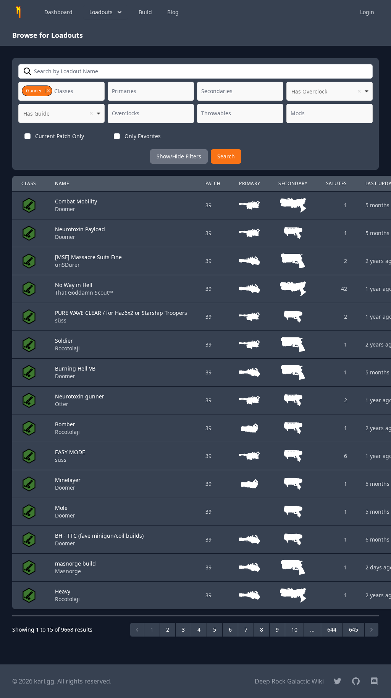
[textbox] (65, 91)
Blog (173, 12)
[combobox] (61, 91)
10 (294, 629)
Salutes (336, 183)
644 (331, 629)
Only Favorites (142, 136)
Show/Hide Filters (179, 156)
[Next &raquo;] (371, 629)
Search (226, 156)
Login (367, 12)
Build (145, 12)
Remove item (48, 91)
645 (353, 629)
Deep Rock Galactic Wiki (289, 681)
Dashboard (58, 12)
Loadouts (101, 12)
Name (62, 183)
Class (28, 183)
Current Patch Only (59, 136)
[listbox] (329, 91)
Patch (213, 183)
